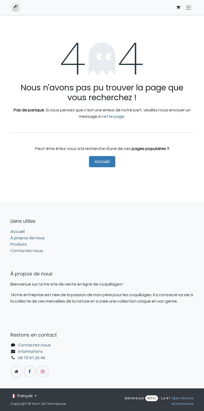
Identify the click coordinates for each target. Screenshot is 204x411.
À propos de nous (27, 238)
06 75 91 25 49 (31, 358)
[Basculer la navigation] (188, 7)
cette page (112, 116)
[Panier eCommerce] (178, 7)
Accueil (102, 161)
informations (30, 351)
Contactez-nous (26, 251)
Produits (18, 244)
